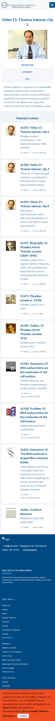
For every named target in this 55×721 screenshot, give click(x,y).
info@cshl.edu (10, 546)
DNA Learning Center (11, 660)
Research (6, 643)
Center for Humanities (12, 652)
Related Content (27, 118)
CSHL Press (7, 656)
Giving (5, 626)
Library (5, 682)
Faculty (5, 634)
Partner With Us (9, 617)
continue (23, 716)
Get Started (7, 573)
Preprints (6, 686)
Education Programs (11, 630)
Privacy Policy (10, 707)
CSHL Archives (8, 678)
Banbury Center (9, 648)
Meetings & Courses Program (15, 664)
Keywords (28, 72)
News (4, 613)
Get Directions (30, 550)
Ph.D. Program (8, 668)
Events (5, 609)
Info (27, 79)
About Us (6, 605)
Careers (5, 622)
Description (27, 65)
